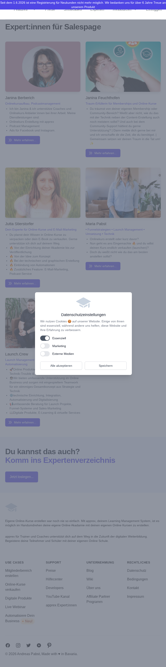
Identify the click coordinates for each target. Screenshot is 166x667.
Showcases (73, 9)
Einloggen (154, 9)
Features (20, 9)
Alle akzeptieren (61, 365)
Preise (50, 9)
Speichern (106, 365)
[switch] (45, 338)
